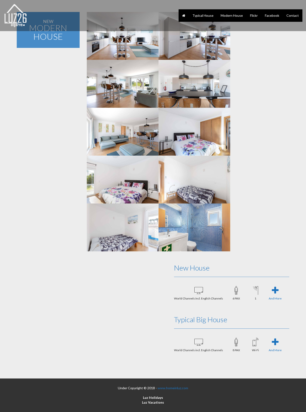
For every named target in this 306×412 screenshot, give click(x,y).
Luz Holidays (153, 397)
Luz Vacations (153, 402)
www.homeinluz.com (173, 388)
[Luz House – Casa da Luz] (15, 15)
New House (192, 267)
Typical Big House (200, 319)
